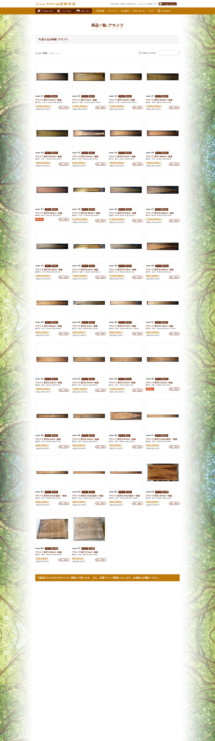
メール (167, 3)
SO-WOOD (40, 4)
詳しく (64, 108)
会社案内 (125, 11)
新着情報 (100, 11)
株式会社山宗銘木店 (61, 4)
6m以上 (54, 96)
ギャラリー (113, 11)
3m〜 (128, 435)
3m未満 (165, 492)
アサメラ (47, 96)
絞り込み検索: (54, 39)
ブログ (151, 11)
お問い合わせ (139, 11)
